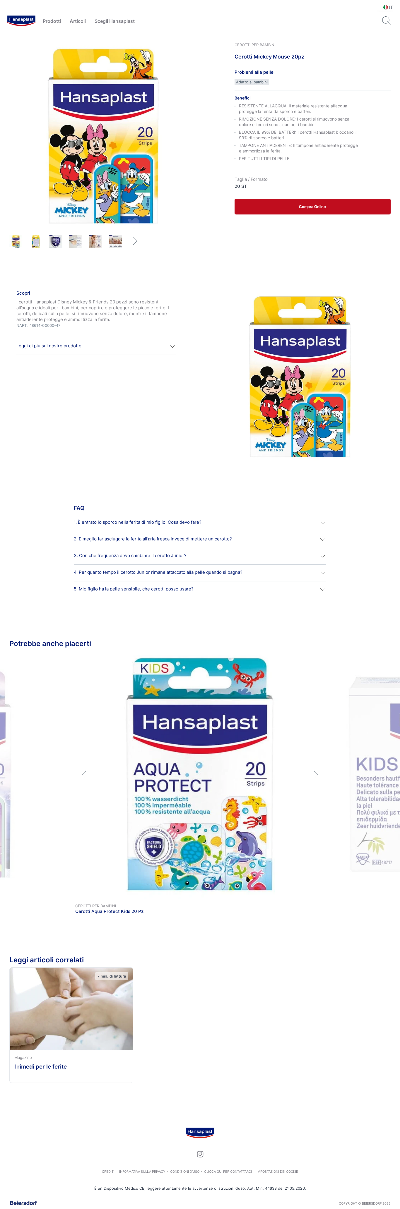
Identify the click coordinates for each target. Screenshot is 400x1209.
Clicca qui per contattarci (228, 1171)
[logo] (21, 21)
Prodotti (52, 21)
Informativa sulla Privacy (142, 1171)
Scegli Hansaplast (115, 21)
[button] (96, 346)
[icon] (200, 1154)
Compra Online (312, 206)
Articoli (78, 21)
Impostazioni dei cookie (277, 1171)
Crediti (108, 1171)
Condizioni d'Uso (184, 1171)
